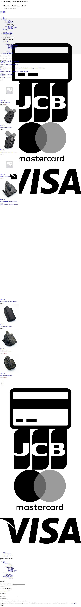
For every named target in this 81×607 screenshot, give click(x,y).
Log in (10, 588)
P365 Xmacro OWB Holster (6, 375)
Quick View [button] (2, 62)
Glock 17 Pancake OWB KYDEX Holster (9, 64)
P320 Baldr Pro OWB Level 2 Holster (8, 301)
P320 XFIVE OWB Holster (6, 326)
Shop (4, 19)
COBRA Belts (11, 22)
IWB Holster (10, 26)
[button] (3, 17)
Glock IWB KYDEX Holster (6, 127)
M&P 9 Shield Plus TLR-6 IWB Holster (8, 201)
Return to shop (6, 41)
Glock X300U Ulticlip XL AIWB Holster (8, 152)
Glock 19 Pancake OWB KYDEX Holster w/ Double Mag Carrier (14, 71)
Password (2, 586)
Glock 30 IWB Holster (5, 102)
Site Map (5, 29)
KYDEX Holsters (9, 24)
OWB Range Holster (12, 27)
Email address (3, 598)
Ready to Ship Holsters (13, 45)
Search (4, 38)
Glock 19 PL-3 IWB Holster (6, 77)
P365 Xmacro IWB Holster (6, 350)
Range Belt (10, 21)
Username (2, 596)
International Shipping (8, 33)
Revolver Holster (11, 28)
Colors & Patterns (9, 32)
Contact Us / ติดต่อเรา (8, 34)
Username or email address (6, 583)
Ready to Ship (11, 25)
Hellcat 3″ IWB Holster (5, 176)
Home (4, 18)
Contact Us (5, 556)
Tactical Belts (8, 563)
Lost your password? (4, 590)
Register (2, 605)
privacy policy (74, 603)
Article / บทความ (9, 31)
